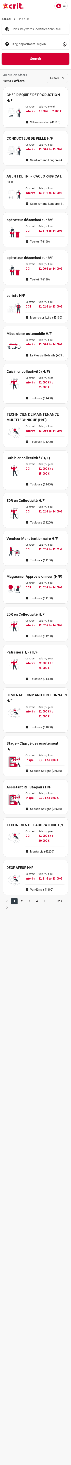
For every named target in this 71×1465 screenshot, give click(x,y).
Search (35, 59)
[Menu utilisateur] (61, 6)
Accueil (6, 19)
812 (59, 901)
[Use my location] (65, 44)
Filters (55, 78)
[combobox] (35, 46)
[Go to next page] (7, 907)
